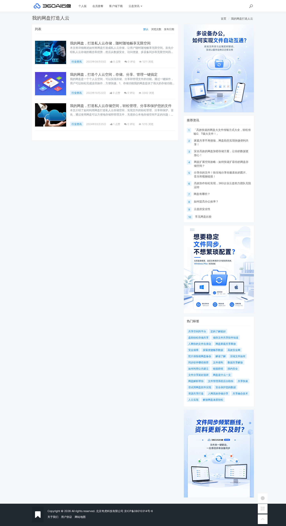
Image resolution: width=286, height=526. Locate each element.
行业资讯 (77, 61)
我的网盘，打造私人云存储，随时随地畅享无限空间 (110, 43)
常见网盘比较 (203, 216)
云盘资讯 (134, 6)
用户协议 (66, 516)
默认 (145, 29)
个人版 (82, 6)
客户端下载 (116, 6)
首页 (223, 18)
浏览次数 (156, 29)
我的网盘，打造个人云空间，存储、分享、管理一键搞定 (114, 74)
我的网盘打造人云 (242, 18)
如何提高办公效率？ (206, 201)
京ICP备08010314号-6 (138, 511)
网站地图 (80, 516)
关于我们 (52, 516)
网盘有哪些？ (202, 193)
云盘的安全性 (202, 209)
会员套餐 (97, 6)
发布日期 (169, 29)
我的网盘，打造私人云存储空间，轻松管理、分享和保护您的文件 (121, 106)
